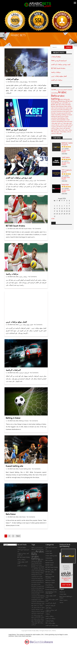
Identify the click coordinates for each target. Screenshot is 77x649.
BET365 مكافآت (54, 104)
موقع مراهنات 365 (55, 131)
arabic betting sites (65, 99)
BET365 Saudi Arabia (15, 226)
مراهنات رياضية (12, 274)
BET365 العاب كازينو (59, 103)
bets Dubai (22, 517)
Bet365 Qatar (62, 101)
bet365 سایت (67, 103)
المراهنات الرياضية (13, 370)
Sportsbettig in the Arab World (51, 592)
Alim (9, 82)
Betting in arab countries (50, 577)
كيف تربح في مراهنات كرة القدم (19, 178)
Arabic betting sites (51, 555)
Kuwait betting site (14, 466)
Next (18, 536)
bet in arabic (62, 104)
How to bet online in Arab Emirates (37, 584)
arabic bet (49, 551)
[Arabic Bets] (38, 7)
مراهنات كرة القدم (56, 80)
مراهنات (70, 130)
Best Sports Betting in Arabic (66, 597)
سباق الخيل (67, 128)
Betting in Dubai (13, 418)
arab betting (54, 93)
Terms (61, 602)
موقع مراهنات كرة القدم (56, 133)
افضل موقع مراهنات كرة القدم (52, 600)
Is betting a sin (50, 587)
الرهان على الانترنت (63, 125)
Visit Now (66, 585)
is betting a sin (64, 114)
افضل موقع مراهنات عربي (16, 322)
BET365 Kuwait (54, 101)
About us (62, 592)
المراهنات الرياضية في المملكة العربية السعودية (61, 126)
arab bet (70, 89)
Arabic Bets (15, 82)
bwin (64, 108)
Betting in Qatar (63, 106)
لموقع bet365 (54, 130)
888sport (33, 549)
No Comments (33, 82)
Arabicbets (49, 558)
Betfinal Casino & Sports (66, 567)
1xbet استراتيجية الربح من (16, 129)
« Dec (53, 218)
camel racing (69, 108)
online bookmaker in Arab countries (37, 599)
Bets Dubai (11, 514)
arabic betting (58, 97)
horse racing (56, 111)
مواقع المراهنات (12, 79)
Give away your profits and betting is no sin (37, 580)
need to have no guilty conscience (37, 594)
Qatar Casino (63, 600)
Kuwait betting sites (25, 469)
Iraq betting (58, 114)
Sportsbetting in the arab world (64, 121)
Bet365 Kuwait (50, 562)
